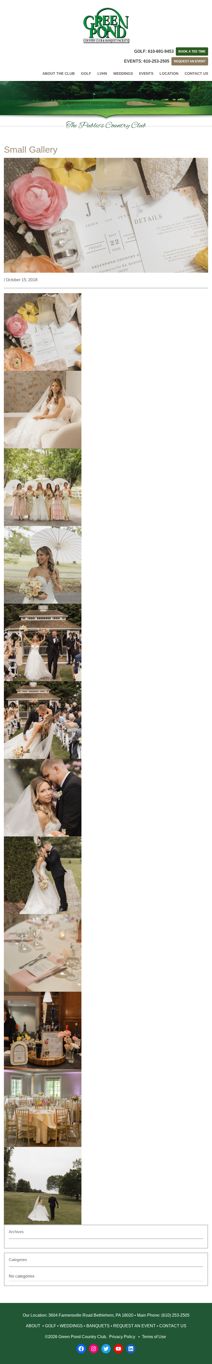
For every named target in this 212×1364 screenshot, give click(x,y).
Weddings (123, 73)
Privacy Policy (122, 1337)
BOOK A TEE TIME (192, 51)
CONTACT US (172, 1326)
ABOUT (33, 1326)
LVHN (102, 73)
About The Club (58, 73)
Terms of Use (154, 1337)
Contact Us (196, 73)
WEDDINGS (71, 1326)
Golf (86, 73)
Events (146, 73)
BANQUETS (98, 1326)
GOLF (50, 1326)
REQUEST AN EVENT (190, 61)
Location (169, 73)
